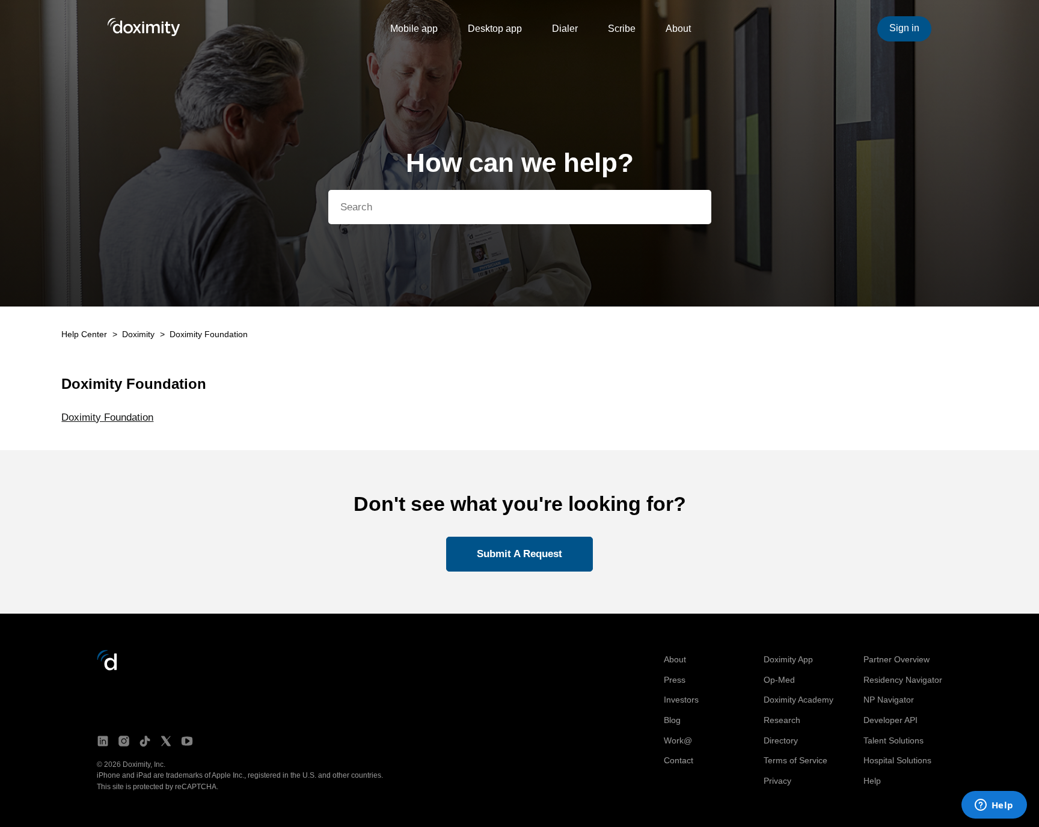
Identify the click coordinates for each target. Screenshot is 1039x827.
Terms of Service (795, 760)
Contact (678, 760)
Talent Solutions (893, 740)
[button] (519, 554)
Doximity (138, 334)
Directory (781, 740)
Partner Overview (896, 659)
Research (782, 720)
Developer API (890, 720)
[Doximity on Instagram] (124, 741)
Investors (681, 699)
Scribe (622, 28)
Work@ (678, 740)
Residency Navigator (902, 680)
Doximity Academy (798, 699)
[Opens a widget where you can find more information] (994, 806)
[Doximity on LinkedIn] (103, 741)
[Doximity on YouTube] (187, 741)
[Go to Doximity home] (107, 668)
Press (674, 680)
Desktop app (495, 28)
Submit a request (519, 554)
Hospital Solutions (897, 760)
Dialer (565, 28)
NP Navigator (888, 699)
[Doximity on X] (166, 741)
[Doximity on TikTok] (145, 741)
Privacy (777, 781)
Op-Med (779, 680)
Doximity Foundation (209, 334)
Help (872, 781)
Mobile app (414, 28)
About (678, 28)
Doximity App (788, 659)
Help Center (84, 334)
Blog (672, 720)
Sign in (904, 28)
